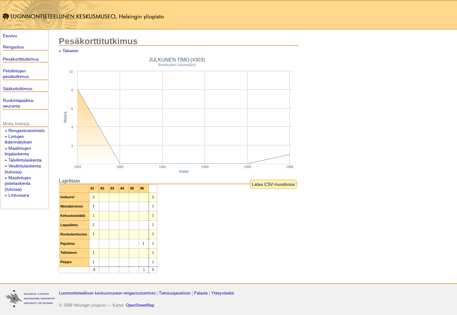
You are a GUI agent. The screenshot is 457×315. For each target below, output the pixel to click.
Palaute (201, 293)
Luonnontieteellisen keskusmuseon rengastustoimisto (107, 293)
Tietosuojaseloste (175, 293)
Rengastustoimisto (26, 130)
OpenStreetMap (140, 305)
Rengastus (13, 46)
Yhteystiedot (222, 293)
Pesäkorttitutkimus (21, 59)
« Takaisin (68, 50)
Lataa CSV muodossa (273, 184)
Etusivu (10, 35)
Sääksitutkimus (17, 88)
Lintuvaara (18, 195)
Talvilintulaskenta (25, 160)
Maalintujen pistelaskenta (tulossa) (18, 183)
